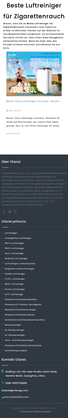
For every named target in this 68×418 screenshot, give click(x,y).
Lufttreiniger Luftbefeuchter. (20, 263)
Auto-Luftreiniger (14, 253)
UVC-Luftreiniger (14, 294)
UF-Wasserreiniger (15, 335)
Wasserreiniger (13, 324)
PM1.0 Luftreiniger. (15, 243)
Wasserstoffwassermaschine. (21, 299)
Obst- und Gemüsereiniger (19, 340)
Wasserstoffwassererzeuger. (20, 309)
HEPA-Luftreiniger (14, 283)
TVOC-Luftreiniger (15, 278)
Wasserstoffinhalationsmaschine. (23, 345)
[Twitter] (10, 211)
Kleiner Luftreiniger (15, 273)
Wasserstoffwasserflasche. (20, 314)
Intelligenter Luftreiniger (18, 238)
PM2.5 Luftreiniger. (15, 248)
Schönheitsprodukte (16, 350)
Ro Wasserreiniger (14, 330)
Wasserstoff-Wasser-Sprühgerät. (23, 304)
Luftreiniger (11, 232)
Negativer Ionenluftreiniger (19, 268)
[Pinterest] (15, 211)
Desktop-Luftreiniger (16, 258)
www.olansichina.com (16, 397)
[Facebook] (4, 211)
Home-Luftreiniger (15, 289)
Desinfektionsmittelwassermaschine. (25, 319)
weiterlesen (12, 133)
